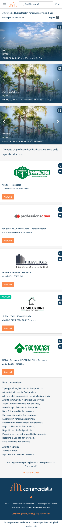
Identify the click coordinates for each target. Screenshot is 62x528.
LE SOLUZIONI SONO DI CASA (16, 316)
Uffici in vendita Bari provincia (16, 441)
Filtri (57, 4)
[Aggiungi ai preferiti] (59, 27)
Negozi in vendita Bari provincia (17, 430)
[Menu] (4, 4)
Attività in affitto (9, 450)
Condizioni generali (19, 513)
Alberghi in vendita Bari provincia (27, 388)
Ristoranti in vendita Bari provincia (18, 437)
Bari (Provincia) (32, 4)
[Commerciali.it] (13, 4)
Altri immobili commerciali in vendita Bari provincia (26, 396)
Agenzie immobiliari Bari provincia (18, 454)
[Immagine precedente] (4, 41)
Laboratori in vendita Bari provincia (18, 418)
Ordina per (6, 17)
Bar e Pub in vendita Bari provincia (18, 411)
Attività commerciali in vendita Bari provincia (23, 399)
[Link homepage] (31, 487)
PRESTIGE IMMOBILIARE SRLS (16, 272)
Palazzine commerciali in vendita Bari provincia (24, 434)
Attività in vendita (10, 446)
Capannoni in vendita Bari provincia (18, 415)
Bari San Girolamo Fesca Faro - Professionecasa (24, 228)
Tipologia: (6, 388)
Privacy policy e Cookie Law (39, 513)
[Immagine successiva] (58, 41)
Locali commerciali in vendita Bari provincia (22, 422)
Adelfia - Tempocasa (11, 184)
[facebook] (31, 497)
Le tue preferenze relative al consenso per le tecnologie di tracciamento (31, 524)
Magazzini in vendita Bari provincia (18, 426)
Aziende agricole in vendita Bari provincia (21, 407)
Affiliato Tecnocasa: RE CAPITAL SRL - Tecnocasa (25, 360)
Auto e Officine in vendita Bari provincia (20, 403)
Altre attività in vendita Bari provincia (19, 392)
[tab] (54, 17)
